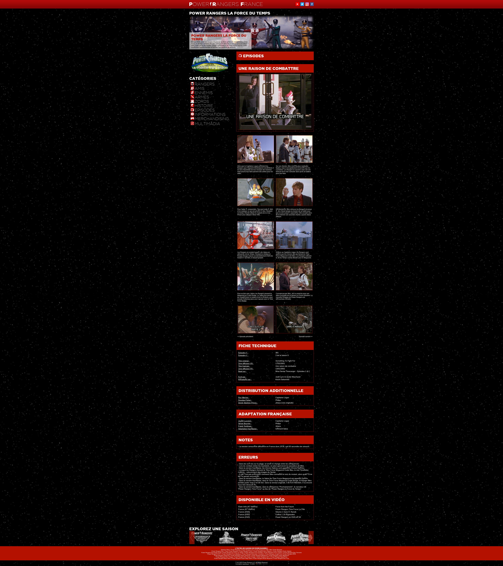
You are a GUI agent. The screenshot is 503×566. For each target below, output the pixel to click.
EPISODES (253, 56)
